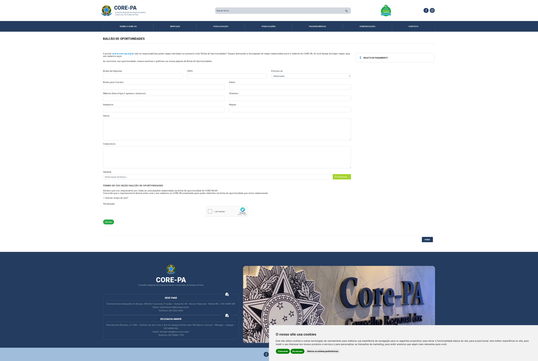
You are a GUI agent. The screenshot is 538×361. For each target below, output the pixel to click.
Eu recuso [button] (297, 351)
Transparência (317, 26)
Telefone (233, 93)
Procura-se (277, 71)
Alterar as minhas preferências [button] (322, 351)
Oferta (106, 115)
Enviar (108, 221)
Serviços (175, 26)
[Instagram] (432, 10)
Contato (413, 26)
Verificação (109, 203)
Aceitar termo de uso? (116, 198)
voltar (427, 239)
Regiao (232, 104)
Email (232, 82)
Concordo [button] (283, 351)
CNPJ (190, 71)
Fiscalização (220, 26)
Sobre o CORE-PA (128, 26)
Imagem (107, 171)
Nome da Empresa (112, 71)
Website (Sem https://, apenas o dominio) (124, 93)
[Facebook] (426, 10)
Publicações (268, 26)
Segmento (108, 104)
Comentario (109, 143)
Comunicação (367, 26)
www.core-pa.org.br (123, 53)
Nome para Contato (113, 82)
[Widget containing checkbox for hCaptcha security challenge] (227, 211)
